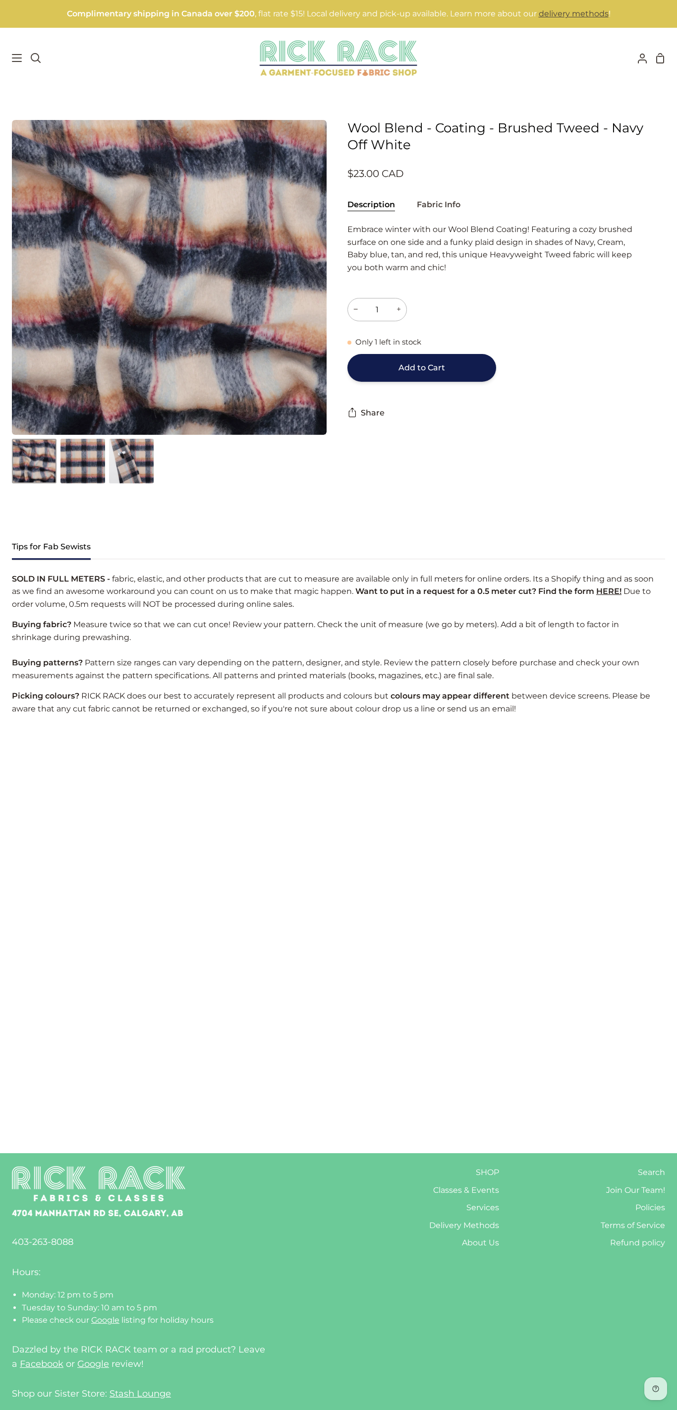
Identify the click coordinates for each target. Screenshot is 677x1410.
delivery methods (574, 13)
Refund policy (637, 1242)
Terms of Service (633, 1225)
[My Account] (638, 58)
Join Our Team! (635, 1190)
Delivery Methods (464, 1225)
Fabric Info (438, 204)
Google (105, 1320)
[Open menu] (11, 58)
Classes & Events (466, 1190)
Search (651, 1172)
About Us (480, 1242)
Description (371, 204)
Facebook (41, 1363)
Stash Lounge (140, 1393)
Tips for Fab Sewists (51, 546)
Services (482, 1207)
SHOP (487, 1172)
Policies (650, 1207)
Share (373, 412)
